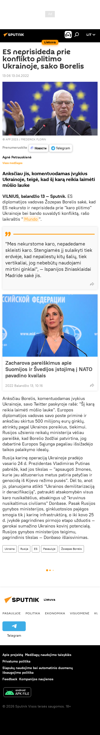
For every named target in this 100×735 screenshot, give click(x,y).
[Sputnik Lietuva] (14, 36)
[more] (92, 284)
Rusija (24, 549)
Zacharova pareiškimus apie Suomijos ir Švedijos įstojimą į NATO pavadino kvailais (48, 369)
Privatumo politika (16, 661)
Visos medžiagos (12, 163)
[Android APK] (17, 692)
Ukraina (10, 549)
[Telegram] (60, 148)
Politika (32, 613)
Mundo (31, 219)
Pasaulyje (49, 549)
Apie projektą (12, 655)
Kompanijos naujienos (36, 679)
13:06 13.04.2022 (15, 75)
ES (35, 549)
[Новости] (38, 148)
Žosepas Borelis (71, 549)
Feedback (9, 679)
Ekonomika (55, 613)
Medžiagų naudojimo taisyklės (48, 655)
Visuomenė (79, 613)
